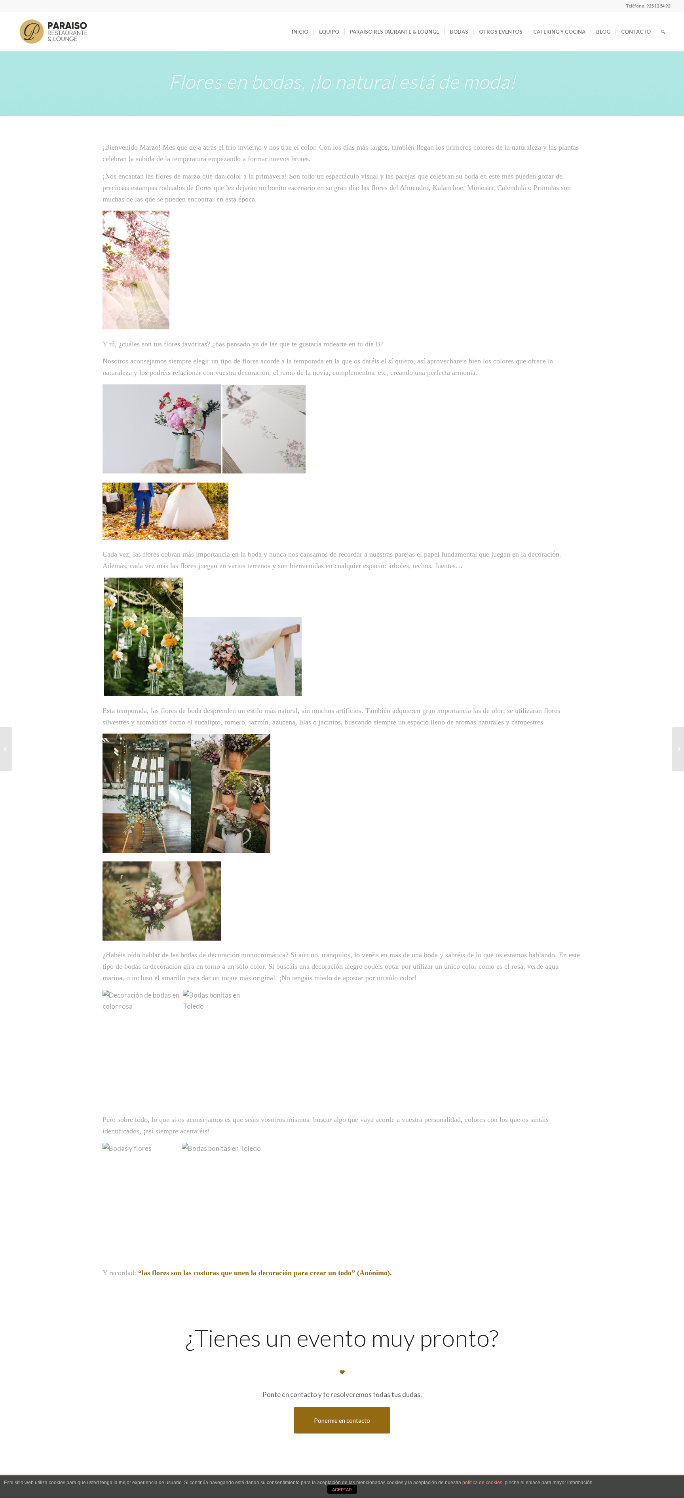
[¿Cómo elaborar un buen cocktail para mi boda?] (678, 749)
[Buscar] (663, 31)
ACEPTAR (342, 1489)
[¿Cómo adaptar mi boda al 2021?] (6, 749)
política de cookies (482, 1482)
